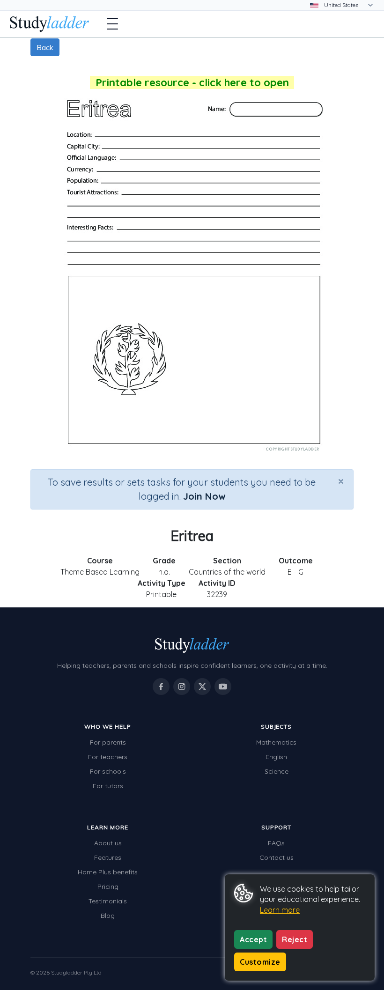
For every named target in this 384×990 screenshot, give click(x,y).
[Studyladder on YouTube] (222, 686)
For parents (108, 742)
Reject (294, 939)
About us (108, 843)
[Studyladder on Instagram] (181, 686)
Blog (108, 915)
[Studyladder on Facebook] (161, 686)
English (276, 757)
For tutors (108, 786)
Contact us (276, 857)
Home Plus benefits (108, 872)
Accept (253, 939)
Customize (260, 962)
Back (45, 47)
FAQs (276, 843)
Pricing (107, 886)
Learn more (280, 910)
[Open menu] (112, 24)
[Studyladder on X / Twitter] (202, 686)
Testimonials (108, 901)
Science (276, 771)
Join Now (204, 496)
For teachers (107, 757)
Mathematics (276, 742)
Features (107, 857)
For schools (108, 771)
